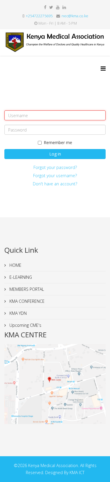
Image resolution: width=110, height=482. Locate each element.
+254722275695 (39, 15)
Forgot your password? (55, 167)
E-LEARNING (20, 277)
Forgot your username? (55, 175)
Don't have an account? (55, 184)
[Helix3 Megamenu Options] (103, 68)
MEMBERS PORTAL (26, 289)
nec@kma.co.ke (75, 15)
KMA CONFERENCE (26, 301)
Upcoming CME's (24, 325)
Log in (55, 154)
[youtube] (58, 7)
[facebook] (45, 7)
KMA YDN (17, 313)
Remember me (58, 142)
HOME (14, 265)
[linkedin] (64, 7)
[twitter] (51, 7)
